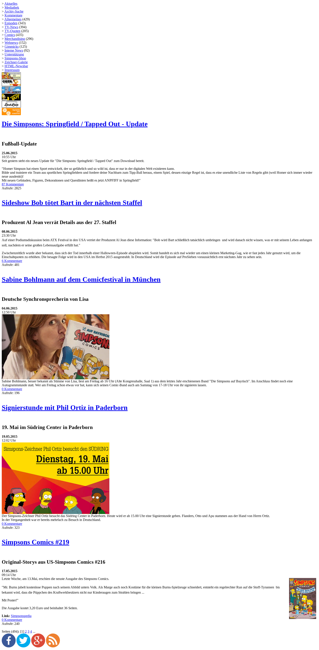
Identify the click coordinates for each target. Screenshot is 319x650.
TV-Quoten (12, 31)
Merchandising (15, 39)
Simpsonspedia (21, 616)
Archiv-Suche (13, 11)
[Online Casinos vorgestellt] (11, 114)
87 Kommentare (13, 184)
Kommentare (13, 15)
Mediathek (12, 7)
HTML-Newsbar (16, 66)
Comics (10, 35)
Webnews (11, 42)
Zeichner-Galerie (16, 62)
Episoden (11, 23)
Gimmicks (12, 46)
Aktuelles (10, 3)
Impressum (12, 70)
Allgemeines (12, 19)
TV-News (11, 27)
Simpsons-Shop (15, 58)
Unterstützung (14, 54)
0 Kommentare (12, 389)
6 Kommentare (12, 261)
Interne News (14, 50)
